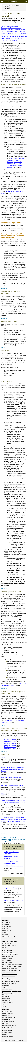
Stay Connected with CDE (8, 936)
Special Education (6, 1000)
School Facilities (6, 998)
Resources (14, 40)
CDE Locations (6, 922)
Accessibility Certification (8, 1036)
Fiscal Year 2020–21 (12, 748)
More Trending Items (17, 873)
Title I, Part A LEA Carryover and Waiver (12, 786)
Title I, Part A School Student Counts (11, 777)
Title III (4, 1006)
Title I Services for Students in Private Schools (13, 192)
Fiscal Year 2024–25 (12, 741)
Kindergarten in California (8, 972)
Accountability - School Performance (11, 981)
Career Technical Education (9, 983)
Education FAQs (6, 1015)
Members (4, 947)
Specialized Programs (13, 5)
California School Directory (8, 1011)
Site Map (10, 1032)
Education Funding (7, 962)
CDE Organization (6, 926)
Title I (3, 1004)
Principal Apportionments (8, 994)
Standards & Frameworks (8, 976)
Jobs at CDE (5, 932)
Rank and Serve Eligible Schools (10, 26)
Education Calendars (7, 1013)
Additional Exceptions (7, 30)
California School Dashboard (9, 953)
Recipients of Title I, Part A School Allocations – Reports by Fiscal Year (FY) (14, 38)
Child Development (7, 989)
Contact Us (5, 928)
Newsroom (5, 934)
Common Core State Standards (10, 954)
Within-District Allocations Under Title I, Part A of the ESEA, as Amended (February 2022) (13, 802)
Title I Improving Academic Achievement (11, 857)
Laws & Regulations (7, 1019)
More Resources (8, 1027)
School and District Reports (9, 1025)
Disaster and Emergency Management (11, 991)
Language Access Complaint (9, 1017)
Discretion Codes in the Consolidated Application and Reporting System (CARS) (13, 31)
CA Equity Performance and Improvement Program (11, 862)
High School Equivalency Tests (9, 968)
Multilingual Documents (8, 1021)
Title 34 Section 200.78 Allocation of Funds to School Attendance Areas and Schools (12, 769)
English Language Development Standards (12, 964)
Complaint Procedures (7, 956)
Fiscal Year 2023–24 (12, 743)
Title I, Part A (8, 10)
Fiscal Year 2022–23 (12, 745)
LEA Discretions (15, 33)
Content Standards (7, 958)
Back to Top (4, 288)
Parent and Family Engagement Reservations (11, 36)
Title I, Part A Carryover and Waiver (13, 684)
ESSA (5, 794)
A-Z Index (4, 1032)
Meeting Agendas (6, 943)
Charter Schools (6, 985)
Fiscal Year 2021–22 (12, 747)
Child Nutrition (5, 987)
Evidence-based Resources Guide (13, 900)
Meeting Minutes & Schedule (9, 945)
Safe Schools (5, 996)
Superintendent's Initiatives (9, 938)
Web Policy (5, 1034)
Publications (5, 1023)
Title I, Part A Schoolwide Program (13, 866)
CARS (3, 757)
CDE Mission (5, 924)
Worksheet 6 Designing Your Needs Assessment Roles (11, 888)
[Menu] (2, 1)
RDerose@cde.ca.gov (7, 839)
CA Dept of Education (11, 1)
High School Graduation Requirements (11, 970)
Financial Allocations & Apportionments (11, 966)
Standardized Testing (7, 1002)
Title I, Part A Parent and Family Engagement (12, 721)
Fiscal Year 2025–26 (12, 740)
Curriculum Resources (7, 960)
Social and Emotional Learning (9, 974)
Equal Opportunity (6, 930)
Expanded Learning (7, 993)
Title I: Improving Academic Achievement (11, 853)
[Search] (26, 1)
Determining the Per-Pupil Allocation (11, 28)
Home (5, 5)
